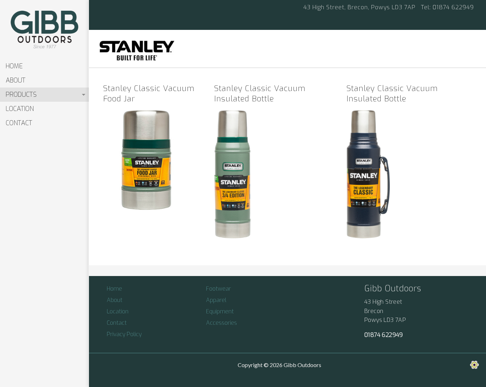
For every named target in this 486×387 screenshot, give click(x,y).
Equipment (220, 311)
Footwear (218, 288)
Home (14, 66)
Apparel (216, 300)
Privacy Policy (124, 334)
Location (20, 109)
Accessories (221, 323)
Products (21, 94)
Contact (19, 123)
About (16, 80)
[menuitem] (44, 66)
